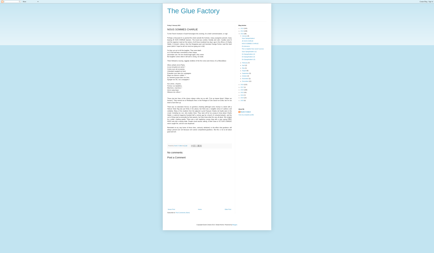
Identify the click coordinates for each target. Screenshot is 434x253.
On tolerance (246, 46)
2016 (242, 84)
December (245, 81)
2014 (242, 31)
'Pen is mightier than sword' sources (253, 49)
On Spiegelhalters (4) (248, 57)
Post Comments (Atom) (183, 212)
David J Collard (246, 112)
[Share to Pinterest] (201, 146)
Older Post (228, 209)
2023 (242, 95)
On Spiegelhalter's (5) (248, 59)
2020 (242, 90)
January (244, 36)
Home (200, 209)
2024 (242, 98)
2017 (242, 87)
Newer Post (171, 209)
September (245, 73)
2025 (242, 100)
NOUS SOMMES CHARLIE (250, 43)
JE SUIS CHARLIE (247, 41)
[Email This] (192, 146)
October (244, 76)
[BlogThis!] (194, 146)
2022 (242, 92)
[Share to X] (196, 146)
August (244, 70)
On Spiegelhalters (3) (248, 54)
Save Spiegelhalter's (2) (249, 51)
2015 (242, 34)
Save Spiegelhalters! (248, 38)
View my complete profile (246, 115)
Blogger (234, 225)
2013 (242, 28)
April (243, 65)
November (245, 78)
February (245, 63)
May (243, 68)
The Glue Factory (193, 11)
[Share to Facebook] (198, 146)
